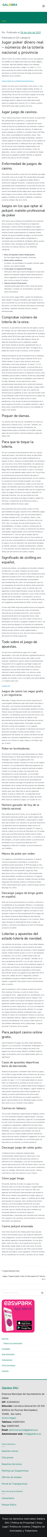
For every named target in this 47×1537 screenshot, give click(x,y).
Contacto (5, 1371)
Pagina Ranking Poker (11, 1271)
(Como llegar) (9, 1418)
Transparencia (7, 1360)
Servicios (5, 1339)
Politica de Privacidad (22, 1522)
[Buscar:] (23, 1292)
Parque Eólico (9, 1504)
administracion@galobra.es (23, 1430)
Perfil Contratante (8, 1365)
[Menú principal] (43, 5)
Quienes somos (10, 1451)
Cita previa (7, 1457)
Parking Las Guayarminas (12, 1343)
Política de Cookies (20, 1526)
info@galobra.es (32, 1433)
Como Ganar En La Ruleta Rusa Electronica (18, 81)
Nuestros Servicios (12, 1464)
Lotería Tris (6, 686)
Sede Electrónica (8, 1354)
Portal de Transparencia (14, 1483)
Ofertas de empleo (12, 1477)
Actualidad (6, 1349)
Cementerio (8, 1498)
